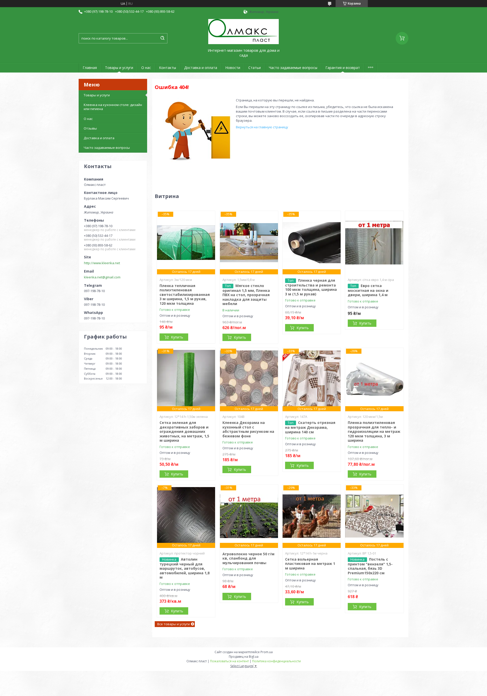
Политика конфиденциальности (276, 661)
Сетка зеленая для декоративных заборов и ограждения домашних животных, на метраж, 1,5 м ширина (184, 431)
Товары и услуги (119, 67)
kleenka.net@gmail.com (102, 277)
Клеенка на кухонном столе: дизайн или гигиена (113, 106)
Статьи (254, 67)
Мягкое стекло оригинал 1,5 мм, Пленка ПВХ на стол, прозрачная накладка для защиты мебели (246, 294)
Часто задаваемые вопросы (293, 67)
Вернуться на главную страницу (262, 127)
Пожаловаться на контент (229, 661)
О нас (146, 67)
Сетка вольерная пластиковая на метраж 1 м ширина (310, 563)
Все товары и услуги (173, 624)
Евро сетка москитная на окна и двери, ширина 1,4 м (368, 290)
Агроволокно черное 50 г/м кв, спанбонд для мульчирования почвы (248, 558)
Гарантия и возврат (342, 67)
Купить (177, 337)
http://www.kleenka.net (102, 263)
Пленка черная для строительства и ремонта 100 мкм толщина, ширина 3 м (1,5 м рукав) (311, 287)
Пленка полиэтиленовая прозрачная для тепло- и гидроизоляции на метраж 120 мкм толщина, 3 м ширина (374, 431)
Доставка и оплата (200, 67)
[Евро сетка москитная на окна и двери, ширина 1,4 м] (374, 242)
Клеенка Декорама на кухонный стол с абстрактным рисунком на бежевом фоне (248, 429)
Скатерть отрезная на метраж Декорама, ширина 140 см (310, 427)
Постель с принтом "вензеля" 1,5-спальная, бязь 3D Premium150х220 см (370, 566)
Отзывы (90, 128)
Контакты (167, 67)
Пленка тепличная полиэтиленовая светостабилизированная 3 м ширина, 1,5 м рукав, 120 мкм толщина (185, 294)
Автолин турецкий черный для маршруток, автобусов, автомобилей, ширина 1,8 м (185, 568)
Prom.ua (266, 652)
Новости (232, 67)
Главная (90, 67)
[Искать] (162, 38)
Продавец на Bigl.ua (243, 656)
